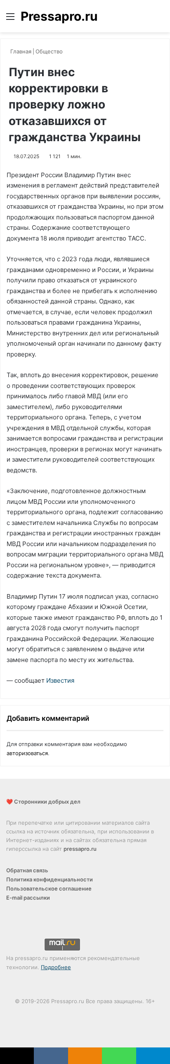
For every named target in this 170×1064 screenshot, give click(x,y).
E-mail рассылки (28, 897)
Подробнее (56, 967)
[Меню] (10, 19)
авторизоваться (27, 753)
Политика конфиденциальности (49, 879)
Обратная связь (27, 870)
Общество (49, 51)
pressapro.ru (80, 848)
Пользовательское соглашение (49, 888)
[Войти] (145, 19)
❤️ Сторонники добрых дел (43, 801)
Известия (60, 680)
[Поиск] (160, 19)
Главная (20, 51)
